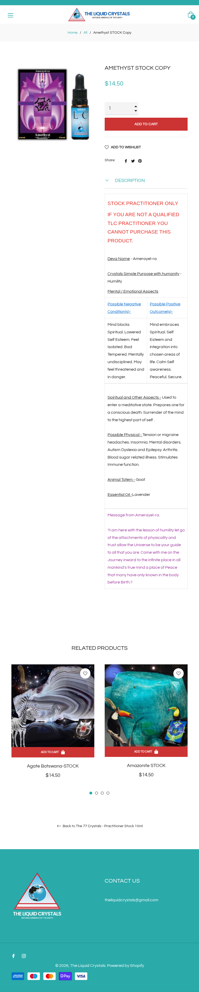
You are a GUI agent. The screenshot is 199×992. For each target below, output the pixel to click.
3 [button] (102, 793)
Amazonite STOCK (146, 765)
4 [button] (107, 793)
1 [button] (90, 793)
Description (129, 180)
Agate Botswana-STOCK (53, 766)
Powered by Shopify (125, 965)
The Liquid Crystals (87, 965)
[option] (53, 729)
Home (72, 32)
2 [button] (96, 793)
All (85, 32)
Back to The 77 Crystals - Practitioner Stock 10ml (102, 826)
